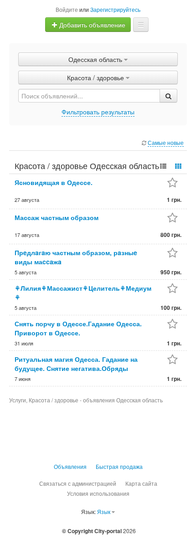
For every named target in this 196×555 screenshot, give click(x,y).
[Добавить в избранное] (172, 183)
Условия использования (98, 493)
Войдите (67, 9)
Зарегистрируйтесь (115, 9)
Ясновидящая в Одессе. (54, 182)
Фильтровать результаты (98, 111)
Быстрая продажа (119, 466)
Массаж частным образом (56, 217)
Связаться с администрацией (77, 483)
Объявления (70, 466)
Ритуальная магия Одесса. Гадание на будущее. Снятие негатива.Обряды (76, 364)
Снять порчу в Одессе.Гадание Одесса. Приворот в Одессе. (78, 328)
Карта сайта (141, 483)
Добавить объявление (91, 24)
